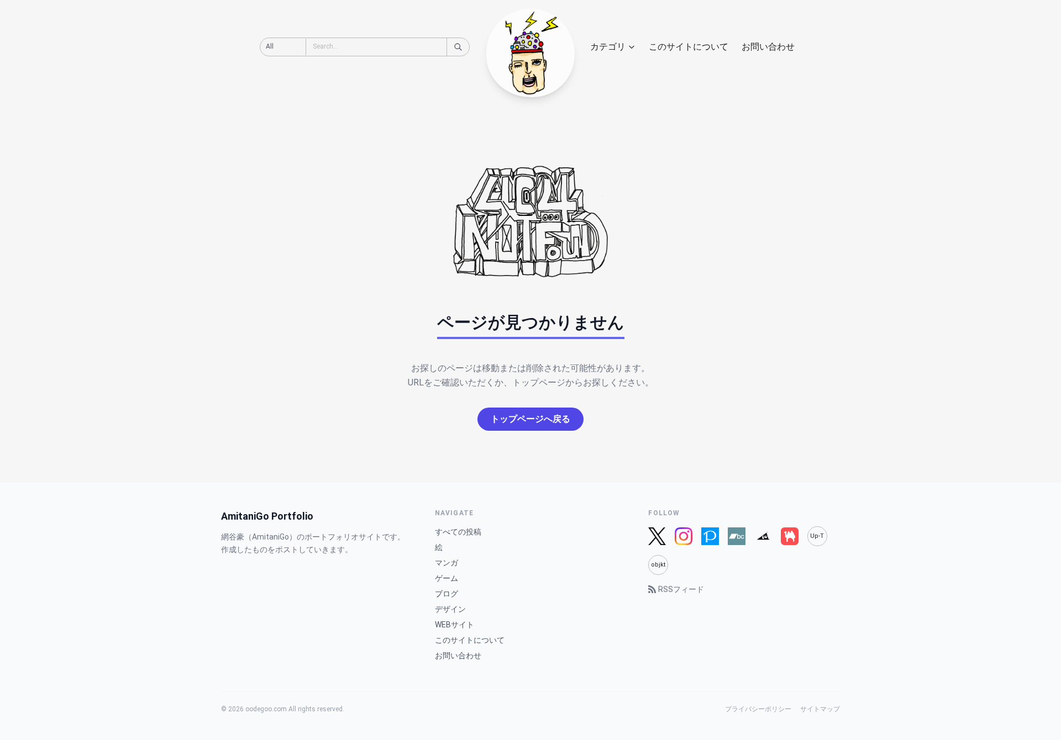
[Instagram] (683, 536)
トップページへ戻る (530, 419)
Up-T (817, 536)
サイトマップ (820, 709)
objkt (658, 564)
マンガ (446, 562)
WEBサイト (454, 624)
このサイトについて (688, 46)
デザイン (450, 609)
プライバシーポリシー (758, 709)
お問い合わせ (768, 46)
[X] (656, 536)
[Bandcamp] (736, 536)
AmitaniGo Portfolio (267, 516)
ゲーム (446, 578)
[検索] (458, 47)
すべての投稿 (458, 531)
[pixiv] (710, 536)
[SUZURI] (763, 536)
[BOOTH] (790, 536)
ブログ (446, 593)
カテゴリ (608, 46)
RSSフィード (681, 589)
